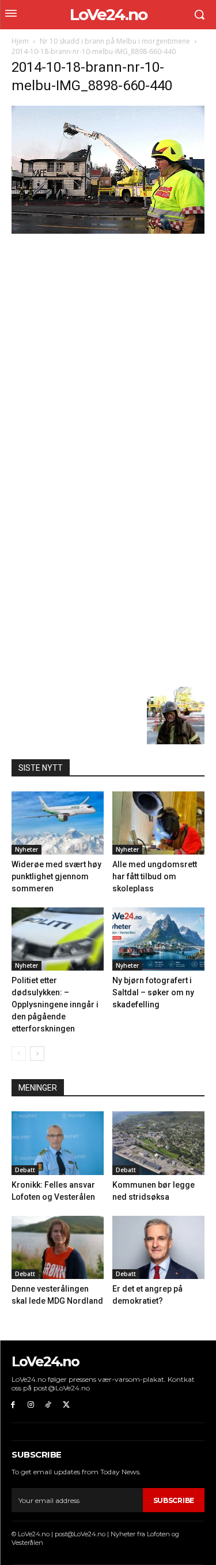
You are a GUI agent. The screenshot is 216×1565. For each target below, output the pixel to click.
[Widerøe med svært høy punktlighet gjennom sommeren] (58, 823)
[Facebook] (13, 1405)
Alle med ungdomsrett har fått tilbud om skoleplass (154, 876)
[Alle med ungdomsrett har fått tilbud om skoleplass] (158, 823)
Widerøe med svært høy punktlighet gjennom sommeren (56, 876)
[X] (66, 1405)
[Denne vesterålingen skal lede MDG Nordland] (58, 1247)
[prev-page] (19, 1053)
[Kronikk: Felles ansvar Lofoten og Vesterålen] (58, 1142)
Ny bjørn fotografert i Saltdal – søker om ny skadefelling (153, 992)
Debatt (25, 1170)
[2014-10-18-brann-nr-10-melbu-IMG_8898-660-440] (108, 230)
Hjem (20, 41)
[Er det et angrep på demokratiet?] (158, 1247)
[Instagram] (31, 1405)
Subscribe (173, 1500)
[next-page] (37, 1053)
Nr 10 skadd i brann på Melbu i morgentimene (115, 41)
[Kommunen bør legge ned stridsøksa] (158, 1142)
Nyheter (26, 849)
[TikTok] (49, 1405)
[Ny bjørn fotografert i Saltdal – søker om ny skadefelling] (158, 939)
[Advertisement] (108, 349)
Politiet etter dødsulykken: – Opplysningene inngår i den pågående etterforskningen (55, 1004)
